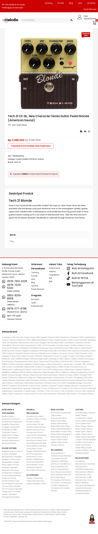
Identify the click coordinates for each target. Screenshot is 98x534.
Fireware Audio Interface (61, 456)
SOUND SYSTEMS (9, 448)
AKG (57, 337)
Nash (45, 375)
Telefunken (18, 391)
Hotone (77, 361)
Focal (56, 356)
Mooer (4, 375)
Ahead (51, 337)
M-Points (91, 3)
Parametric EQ (57, 488)
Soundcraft (23, 385)
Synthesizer (13, 438)
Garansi (34, 286)
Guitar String (86, 429)
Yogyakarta (54, 275)
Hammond (44, 361)
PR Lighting (78, 377)
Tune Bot (69, 391)
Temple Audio (30, 391)
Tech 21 (17, 162)
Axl (81, 340)
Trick (48, 391)
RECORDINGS (57, 450)
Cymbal (29, 419)
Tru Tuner (55, 391)
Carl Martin (69, 342)
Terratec (40, 391)
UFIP (84, 391)
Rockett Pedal (55, 380)
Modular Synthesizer (10, 440)
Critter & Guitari (77, 345)
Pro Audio (10, 489)
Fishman (39, 356)
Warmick (61, 393)
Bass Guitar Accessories (61, 412)
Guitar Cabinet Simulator (85, 437)
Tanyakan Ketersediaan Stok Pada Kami (30, 146)
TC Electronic (53, 388)
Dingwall (34, 350)
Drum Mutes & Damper (36, 446)
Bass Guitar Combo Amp (61, 431)
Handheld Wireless (83, 488)
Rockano (44, 380)
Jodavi (9, 367)
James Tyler (68, 364)
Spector (45, 385)
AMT (81, 337)
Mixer (10, 465)
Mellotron (38, 372)
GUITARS (79, 409)
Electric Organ (8, 416)
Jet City (90, 364)
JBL (84, 364)
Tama (44, 388)
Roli (85, 380)
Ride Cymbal (39, 427)
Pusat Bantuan (37, 289)
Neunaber (53, 375)
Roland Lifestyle (76, 380)
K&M (27, 367)
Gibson (68, 359)
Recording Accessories (60, 472)
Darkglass (25, 348)
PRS (86, 377)
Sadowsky (19, 383)
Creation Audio (63, 345)
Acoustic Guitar (81, 412)
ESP (90, 353)
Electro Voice (45, 353)
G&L (13, 359)
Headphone (65, 464)
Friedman (6, 359)
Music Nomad (36, 375)
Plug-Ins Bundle (57, 466)
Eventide (5, 356)
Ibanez (12, 364)
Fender (31, 356)
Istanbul (28, 364)
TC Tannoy (75, 388)
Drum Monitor (32, 464)
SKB (64, 383)
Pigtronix (32, 377)
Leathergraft (18, 369)
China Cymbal (40, 419)
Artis (80, 3)
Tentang (48, 3)
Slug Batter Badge (74, 383)
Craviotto (51, 345)
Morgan (18, 375)
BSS (61, 342)
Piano (14, 432)
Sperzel (53, 385)
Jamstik (78, 364)
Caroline (79, 342)
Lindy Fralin (37, 369)
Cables (29, 478)
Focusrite (63, 356)
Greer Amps (33, 361)
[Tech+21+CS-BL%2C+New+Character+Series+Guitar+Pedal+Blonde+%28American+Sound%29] (85, 131)
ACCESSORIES (32, 475)
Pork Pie (69, 377)
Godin (81, 359)
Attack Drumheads (39, 340)
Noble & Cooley (65, 375)
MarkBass (6, 372)
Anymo (6, 340)
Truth (62, 391)
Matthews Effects (18, 372)
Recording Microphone (60, 474)
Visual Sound (29, 393)
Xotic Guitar (71, 393)
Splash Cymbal (32, 430)
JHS (3, 367)
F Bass (13, 356)
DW (69, 350)
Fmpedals (48, 356)
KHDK (32, 367)
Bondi (50, 342)
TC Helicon (64, 388)
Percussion (41, 470)
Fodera (72, 356)
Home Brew (55, 361)
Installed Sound (8, 451)
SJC (59, 383)
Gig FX (74, 359)
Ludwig (55, 369)
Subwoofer (7, 491)
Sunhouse (6, 388)
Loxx (44, 369)
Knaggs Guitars (50, 367)
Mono (91, 372)
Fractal (88, 356)
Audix (50, 340)
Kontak (61, 3)
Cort (44, 345)
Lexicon (28, 369)
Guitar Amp (86, 434)
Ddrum (77, 348)
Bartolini (14, 342)
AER (38, 337)
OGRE (76, 375)
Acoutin (20, 337)
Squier (60, 385)
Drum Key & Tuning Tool (36, 440)
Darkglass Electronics (39, 348)
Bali (50, 278)
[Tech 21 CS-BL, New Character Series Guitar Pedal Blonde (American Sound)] (81, 131)
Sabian (10, 383)
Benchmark (24, 342)
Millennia (65, 372)
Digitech (26, 350)
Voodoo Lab (42, 393)
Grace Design (7, 361)
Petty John (23, 377)
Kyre (81, 367)
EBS (4, 353)
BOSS (56, 342)
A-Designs (6, 337)
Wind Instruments (9, 443)
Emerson (64, 353)
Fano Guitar (22, 356)
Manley (79, 369)
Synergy (27, 388)
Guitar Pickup (80, 426)
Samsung (29, 383)
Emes (71, 353)
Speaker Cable (39, 483)
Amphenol (65, 337)
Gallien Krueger (22, 359)
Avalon (71, 340)
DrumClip (53, 350)
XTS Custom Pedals (86, 393)
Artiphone (21, 340)
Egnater (19, 353)
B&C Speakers (90, 340)
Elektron (55, 353)
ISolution (20, 364)
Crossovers (8, 486)
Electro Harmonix (31, 353)
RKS (28, 380)
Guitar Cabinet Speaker (86, 439)
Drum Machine (37, 462)
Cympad (5, 348)
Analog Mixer (7, 462)
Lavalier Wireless (82, 493)
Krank (67, 367)
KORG (60, 367)
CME (39, 345)
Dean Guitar (86, 348)
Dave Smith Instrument (59, 348)
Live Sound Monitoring (11, 475)
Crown (87, 345)
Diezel (18, 350)
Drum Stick (31, 448)
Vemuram (18, 393)
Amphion (74, 337)
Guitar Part (85, 423)
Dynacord (76, 350)
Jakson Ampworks (54, 364)
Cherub (16, 345)
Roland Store (54, 268)
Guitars (41, 159)
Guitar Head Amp (82, 445)
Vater (10, 393)
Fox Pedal (80, 356)
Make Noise (70, 369)
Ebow (93, 350)
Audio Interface (57, 453)
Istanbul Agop (39, 364)
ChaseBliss (6, 345)
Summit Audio (85, 385)
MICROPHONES (82, 458)
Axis (76, 340)
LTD (49, 369)
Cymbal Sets (31, 424)
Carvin (86, 342)
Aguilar (44, 337)
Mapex (86, 369)
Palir (89, 375)
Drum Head (37, 438)
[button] (94, 22)
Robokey (35, 380)
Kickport (39, 367)
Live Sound (15, 459)
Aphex (13, 340)
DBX (71, 348)
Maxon (29, 372)
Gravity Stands (21, 361)
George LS (54, 359)
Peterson (13, 377)
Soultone (13, 385)
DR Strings (44, 350)
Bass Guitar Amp (58, 426)
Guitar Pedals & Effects (26, 159)
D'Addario (15, 348)
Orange (83, 375)
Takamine (36, 388)
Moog (11, 375)
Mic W (58, 372)
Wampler (52, 393)
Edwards (11, 353)
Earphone (6, 478)
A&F (13, 337)
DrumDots (62, 350)
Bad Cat (6, 342)
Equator (84, 353)
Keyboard (6, 419)
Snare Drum (31, 456)
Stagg (67, 385)
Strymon (74, 385)
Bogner (43, 342)
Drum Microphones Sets (36, 443)
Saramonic (38, 383)
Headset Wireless (82, 491)
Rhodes (12, 380)
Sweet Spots (17, 388)
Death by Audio (8, 350)
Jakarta (52, 271)
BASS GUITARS (57, 409)
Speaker (18, 489)
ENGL (77, 353)
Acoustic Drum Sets (34, 416)
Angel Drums (90, 337)
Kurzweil (74, 367)
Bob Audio (34, 342)
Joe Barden (18, 367)
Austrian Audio (60, 340)
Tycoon (78, 391)
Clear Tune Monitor (28, 345)
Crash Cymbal (33, 421)
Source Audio (34, 385)
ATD (28, 340)
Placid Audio (59, 377)
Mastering (63, 485)
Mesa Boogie (48, 372)
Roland (65, 380)
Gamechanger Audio (39, 359)
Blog (71, 3)
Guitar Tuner (80, 431)
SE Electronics (50, 383)
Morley (26, 375)
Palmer (5, 377)
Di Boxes (17, 473)
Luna (61, 369)
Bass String (62, 423)
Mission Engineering (79, 372)
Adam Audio (30, 337)
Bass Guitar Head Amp (61, 434)
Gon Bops (89, 359)
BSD (50, 281)
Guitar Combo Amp (84, 442)
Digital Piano (7, 435)
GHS (61, 359)
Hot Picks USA (67, 361)
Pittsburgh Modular (45, 377)
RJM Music (21, 380)
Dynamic (85, 350)
